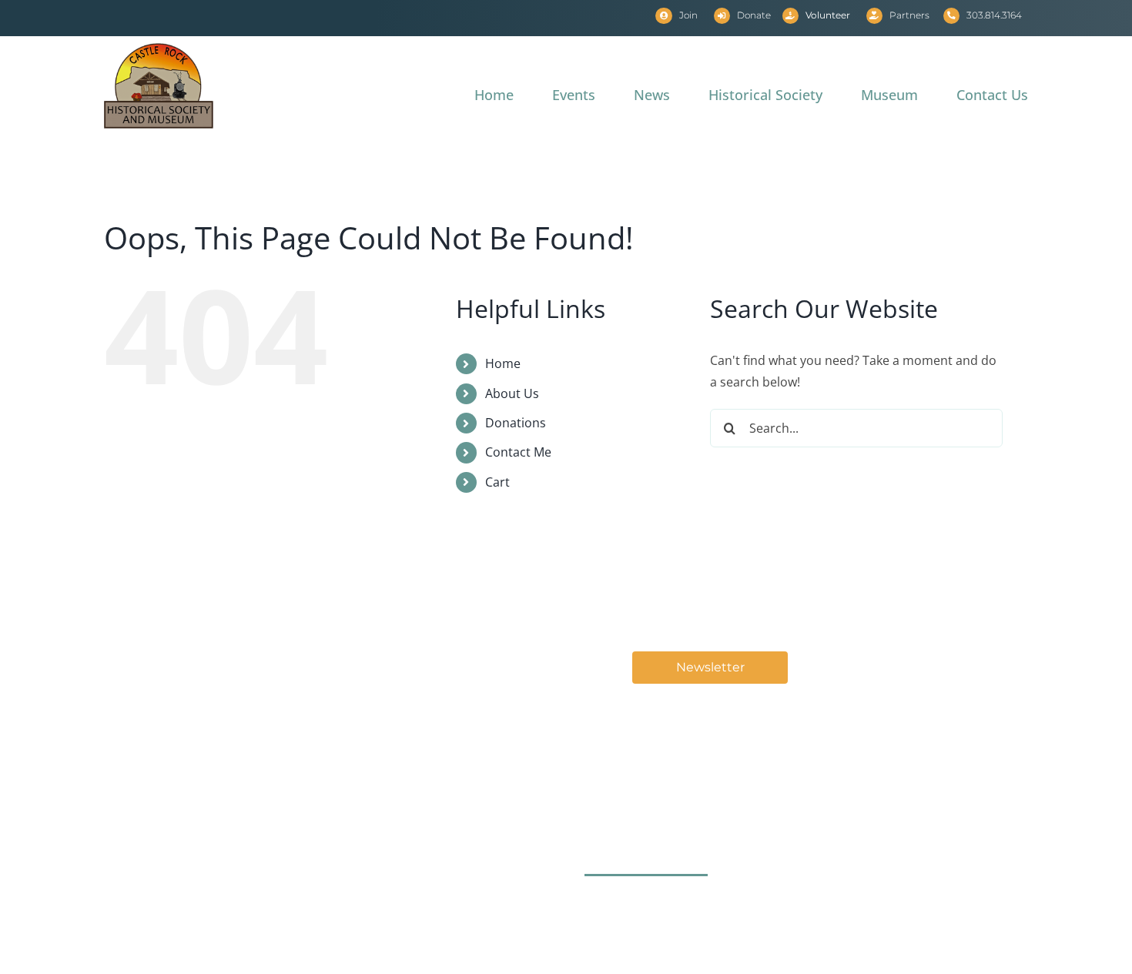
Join (688, 15)
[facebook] (599, 907)
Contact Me (518, 451)
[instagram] (646, 907)
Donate (754, 15)
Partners (909, 15)
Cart (497, 482)
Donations (515, 422)
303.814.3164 (994, 15)
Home (503, 363)
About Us (512, 393)
